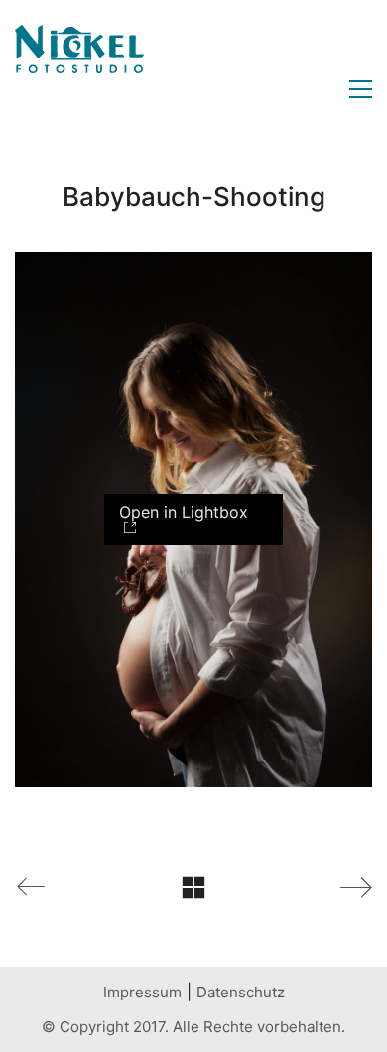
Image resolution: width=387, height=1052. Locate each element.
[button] (355, 89)
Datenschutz (240, 992)
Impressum (142, 992)
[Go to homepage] (79, 89)
